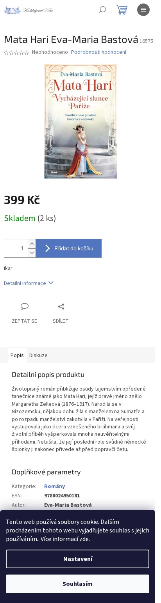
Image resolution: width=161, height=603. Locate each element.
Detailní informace (25, 283)
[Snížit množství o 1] (32, 252)
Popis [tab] (17, 355)
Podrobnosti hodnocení (98, 52)
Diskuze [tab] (38, 355)
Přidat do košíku (73, 248)
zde (84, 539)
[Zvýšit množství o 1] (32, 243)
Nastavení (77, 559)
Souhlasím (78, 584)
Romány (54, 486)
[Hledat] (102, 10)
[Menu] (143, 10)
